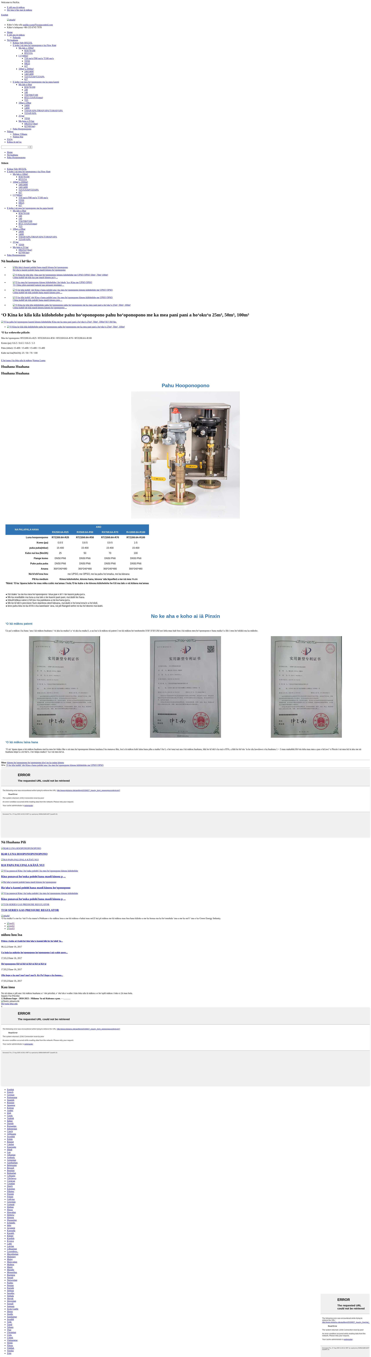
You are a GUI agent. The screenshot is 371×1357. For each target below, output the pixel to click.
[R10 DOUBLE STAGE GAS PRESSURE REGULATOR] (20, 859)
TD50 (27, 61)
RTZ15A (28, 53)
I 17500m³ (23, 56)
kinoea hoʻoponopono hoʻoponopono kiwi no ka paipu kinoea (35, 762)
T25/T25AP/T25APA (34, 76)
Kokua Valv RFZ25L (22, 42)
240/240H (29, 71)
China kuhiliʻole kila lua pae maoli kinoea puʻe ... (35, 277)
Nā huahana (12, 40)
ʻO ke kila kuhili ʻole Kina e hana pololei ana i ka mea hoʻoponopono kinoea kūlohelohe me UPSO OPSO (54, 765)
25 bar (21, 116)
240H (27, 105)
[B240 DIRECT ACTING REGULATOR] (21, 848)
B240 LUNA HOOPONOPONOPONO (24, 853)
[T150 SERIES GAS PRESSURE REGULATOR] (25, 904)
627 (26, 66)
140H (27, 108)
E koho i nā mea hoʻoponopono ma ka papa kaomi (36, 82)
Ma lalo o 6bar (25, 84)
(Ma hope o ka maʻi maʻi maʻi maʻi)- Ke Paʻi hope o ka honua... (32, 975)
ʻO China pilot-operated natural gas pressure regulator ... (38, 285)
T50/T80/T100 (31, 95)
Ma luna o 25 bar (26, 121)
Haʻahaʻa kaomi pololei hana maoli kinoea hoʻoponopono (39, 270)
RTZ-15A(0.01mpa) (33, 97)
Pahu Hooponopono (22, 129)
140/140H (29, 74)
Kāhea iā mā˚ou (14, 142)
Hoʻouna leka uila (9, 1003)
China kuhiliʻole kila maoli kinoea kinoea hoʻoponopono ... (40, 307)
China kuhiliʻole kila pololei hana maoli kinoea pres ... (37, 292)
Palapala (16, 37)
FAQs (9, 139)
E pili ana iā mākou (16, 7)
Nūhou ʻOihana (20, 134)
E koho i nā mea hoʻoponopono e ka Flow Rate (34, 45)
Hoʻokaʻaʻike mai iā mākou (19, 10)
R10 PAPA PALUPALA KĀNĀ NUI (22, 865)
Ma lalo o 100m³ (26, 48)
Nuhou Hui (18, 136)
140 (26, 92)
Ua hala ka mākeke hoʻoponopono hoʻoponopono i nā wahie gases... (34, 952)
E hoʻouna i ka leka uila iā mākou (16, 360)
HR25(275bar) (31, 123)
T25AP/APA (30, 113)
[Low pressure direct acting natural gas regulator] (28, 882)
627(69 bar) (29, 126)
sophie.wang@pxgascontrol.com (38, 25)
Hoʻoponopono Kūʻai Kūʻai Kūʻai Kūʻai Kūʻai (23, 964)
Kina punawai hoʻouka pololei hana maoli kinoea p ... (33, 876)
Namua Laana (38, 360)
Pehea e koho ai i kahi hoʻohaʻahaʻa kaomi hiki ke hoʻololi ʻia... (32, 941)
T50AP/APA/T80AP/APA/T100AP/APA (43, 110)
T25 (26, 100)
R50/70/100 (29, 50)
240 (26, 89)
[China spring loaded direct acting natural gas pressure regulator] (39, 871)
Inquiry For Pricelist (10, 996)
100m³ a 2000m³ (26, 69)
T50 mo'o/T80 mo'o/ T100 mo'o (39, 58)
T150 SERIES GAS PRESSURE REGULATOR (30, 910)
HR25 (27, 63)
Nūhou (10, 131)
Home (10, 32)
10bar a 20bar (25, 103)
